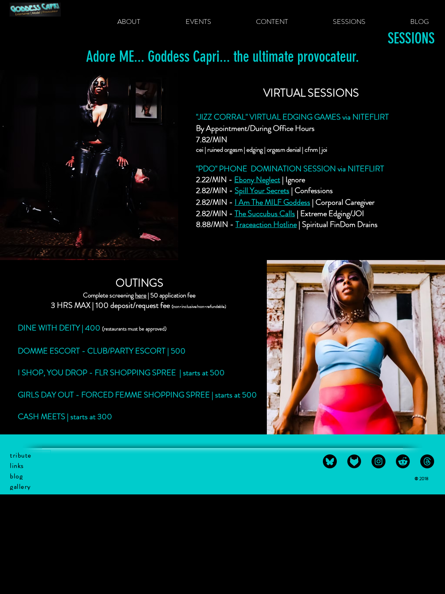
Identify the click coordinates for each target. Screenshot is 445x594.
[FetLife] (354, 461)
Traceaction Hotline (266, 224)
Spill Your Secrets (262, 190)
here (140, 295)
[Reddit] (403, 461)
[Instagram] (378, 461)
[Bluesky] (330, 461)
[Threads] (427, 461)
